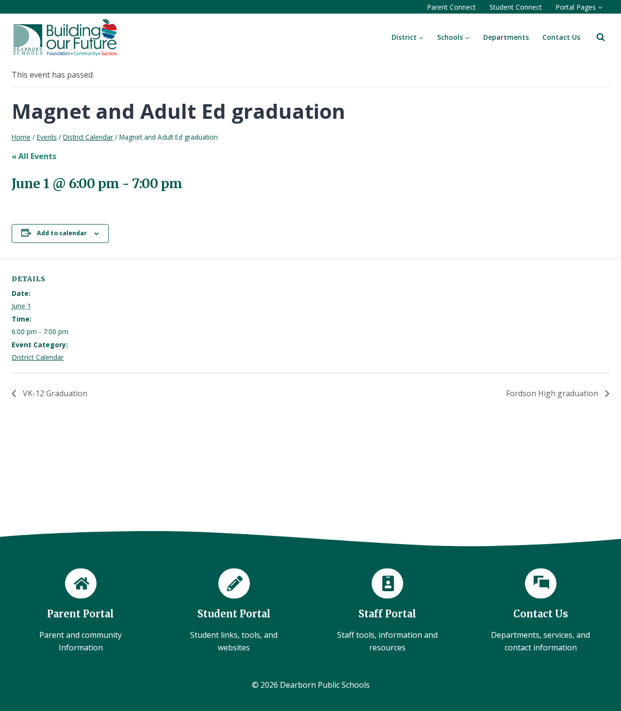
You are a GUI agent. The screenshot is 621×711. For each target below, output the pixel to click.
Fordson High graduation (553, 393)
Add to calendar (62, 233)
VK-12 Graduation (54, 393)
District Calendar (38, 357)
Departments (506, 37)
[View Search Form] (600, 37)
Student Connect (516, 7)
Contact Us (561, 37)
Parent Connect (451, 7)
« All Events (34, 156)
